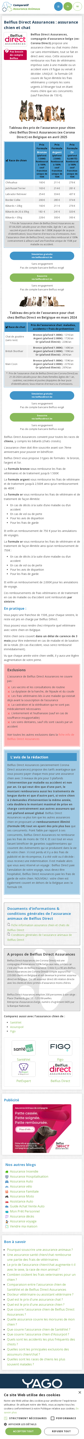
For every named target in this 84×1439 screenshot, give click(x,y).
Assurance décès (21, 1216)
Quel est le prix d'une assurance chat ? (35, 1299)
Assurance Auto (20, 1181)
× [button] (79, 1392)
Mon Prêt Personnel (24, 1211)
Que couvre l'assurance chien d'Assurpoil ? (38, 1334)
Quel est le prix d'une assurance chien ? (35, 1304)
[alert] (42, 1413)
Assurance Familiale (23, 1191)
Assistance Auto (20, 1201)
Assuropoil (16, 1027)
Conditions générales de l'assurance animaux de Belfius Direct (39, 937)
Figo (13, 1031)
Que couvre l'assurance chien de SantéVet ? (38, 1329)
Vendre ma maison (22, 1226)
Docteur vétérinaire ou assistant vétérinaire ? (40, 1294)
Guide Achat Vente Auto (26, 1206)
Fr (68, 6)
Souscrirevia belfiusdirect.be (42, 277)
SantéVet (15, 1022)
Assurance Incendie (23, 1171)
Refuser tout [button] (61, 1431)
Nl (77, 6)
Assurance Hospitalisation (28, 1176)
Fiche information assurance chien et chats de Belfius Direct (38, 927)
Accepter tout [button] (23, 1431)
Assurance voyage (22, 1221)
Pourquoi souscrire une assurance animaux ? (40, 1249)
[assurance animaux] (21, 6)
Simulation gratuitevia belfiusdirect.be (42, 256)
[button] (6, 1418)
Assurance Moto (21, 1196)
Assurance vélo (20, 1186)
